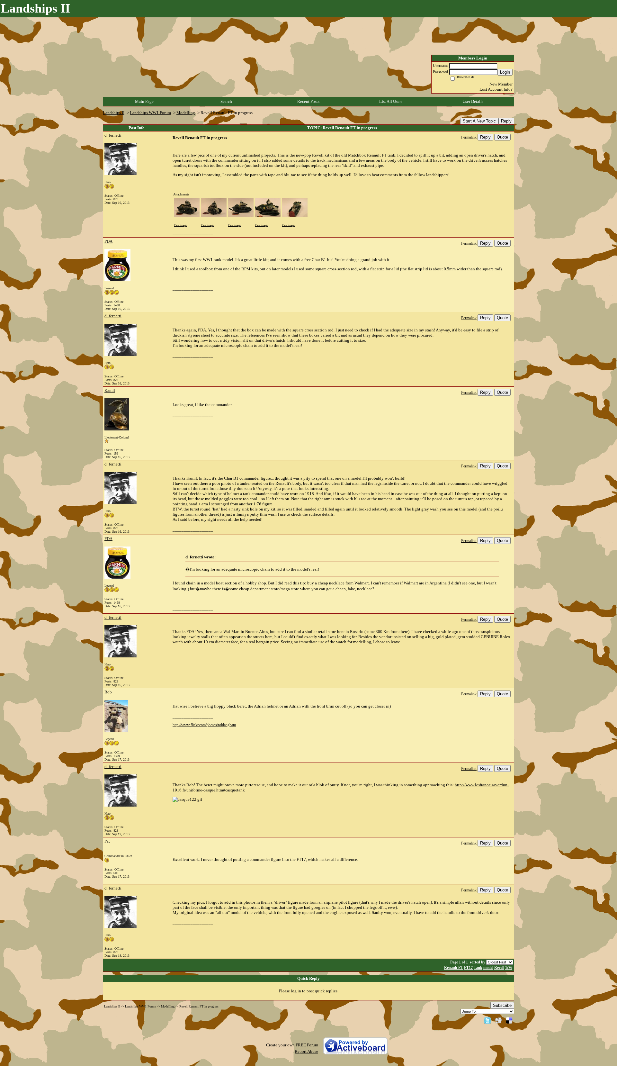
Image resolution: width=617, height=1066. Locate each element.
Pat (107, 841)
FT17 (468, 968)
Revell (499, 968)
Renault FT (453, 968)
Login (505, 72)
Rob (108, 692)
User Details (472, 101)
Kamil (109, 390)
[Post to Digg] (498, 1020)
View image (180, 225)
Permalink (469, 137)
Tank (478, 968)
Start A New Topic (479, 121)
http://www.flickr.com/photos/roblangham (204, 725)
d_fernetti (112, 135)
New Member (501, 84)
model (488, 968)
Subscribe (502, 1005)
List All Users (390, 101)
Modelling (185, 112)
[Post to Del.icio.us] (509, 1020)
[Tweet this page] (487, 1020)
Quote (502, 137)
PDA (108, 241)
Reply (506, 121)
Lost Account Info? (496, 89)
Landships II (113, 112)
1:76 (508, 968)
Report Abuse (306, 1051)
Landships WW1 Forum (150, 112)
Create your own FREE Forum (292, 1045)
